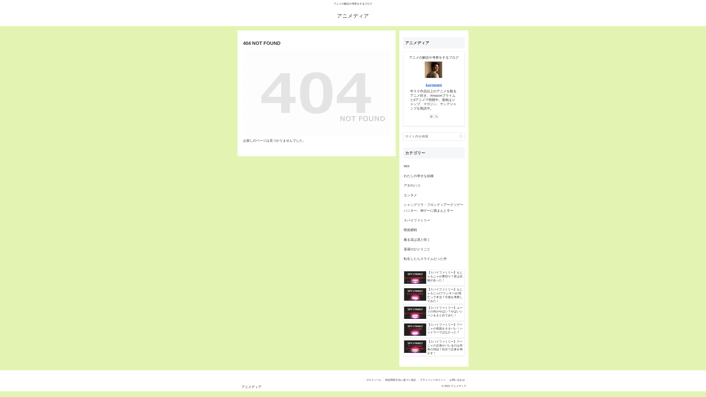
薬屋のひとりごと (417, 249)
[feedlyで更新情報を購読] (431, 116)
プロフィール (373, 379)
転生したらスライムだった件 (425, 259)
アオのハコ (412, 185)
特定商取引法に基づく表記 (400, 379)
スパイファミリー (417, 220)
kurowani (434, 85)
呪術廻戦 (410, 230)
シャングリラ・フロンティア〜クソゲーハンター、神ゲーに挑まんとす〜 (433, 207)
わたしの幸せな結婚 (419, 176)
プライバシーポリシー (433, 379)
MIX (407, 166)
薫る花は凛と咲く (417, 240)
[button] (461, 136)
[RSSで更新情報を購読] (436, 116)
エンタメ (410, 195)
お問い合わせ (457, 379)
